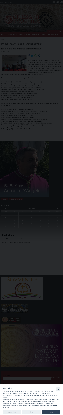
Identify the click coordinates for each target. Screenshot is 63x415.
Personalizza (12, 412)
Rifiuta (31, 412)
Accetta (51, 412)
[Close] (58, 389)
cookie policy (54, 405)
